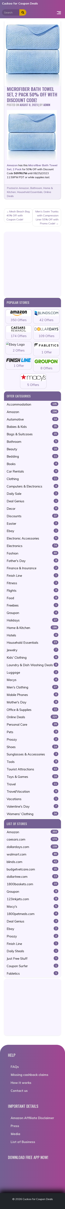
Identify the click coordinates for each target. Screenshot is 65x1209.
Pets (32, 732)
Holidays (32, 620)
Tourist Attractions (32, 769)
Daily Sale (32, 494)
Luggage (32, 672)
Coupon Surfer (32, 966)
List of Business (23, 1142)
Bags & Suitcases (32, 434)
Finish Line (32, 576)
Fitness (32, 583)
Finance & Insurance (32, 568)
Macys (32, 680)
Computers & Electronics (32, 486)
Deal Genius (32, 501)
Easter (32, 524)
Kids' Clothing (32, 658)
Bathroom (36, 188)
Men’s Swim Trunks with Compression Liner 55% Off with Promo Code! (46, 217)
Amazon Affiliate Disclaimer (32, 1118)
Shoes (32, 747)
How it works (21, 1083)
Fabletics (32, 973)
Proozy (32, 739)
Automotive (32, 419)
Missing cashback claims (29, 1075)
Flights (32, 591)
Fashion (32, 553)
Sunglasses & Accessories (32, 754)
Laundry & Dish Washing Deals (32, 665)
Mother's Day (32, 702)
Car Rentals (32, 471)
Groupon (32, 613)
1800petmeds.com (32, 914)
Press (15, 1126)
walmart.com (32, 854)
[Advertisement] (32, 264)
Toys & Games (32, 777)
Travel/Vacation (32, 791)
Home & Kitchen (32, 628)
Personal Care (32, 724)
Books (32, 464)
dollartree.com (32, 877)
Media (15, 1134)
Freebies (32, 605)
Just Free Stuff (32, 959)
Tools (32, 762)
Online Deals (32, 717)
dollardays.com (32, 847)
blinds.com (32, 862)
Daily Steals (32, 951)
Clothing (32, 479)
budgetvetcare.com (32, 869)
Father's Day (32, 561)
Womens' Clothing (32, 814)
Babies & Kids (32, 427)
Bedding (32, 456)
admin (46, 105)
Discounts (32, 516)
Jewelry (32, 650)
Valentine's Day (32, 806)
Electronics (32, 546)
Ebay (32, 531)
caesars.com (32, 839)
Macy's (32, 906)
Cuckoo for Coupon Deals (20, 3)
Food (32, 598)
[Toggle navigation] (59, 12)
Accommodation (32, 404)
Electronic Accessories (32, 538)
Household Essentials (29, 192)
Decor (32, 509)
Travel (32, 784)
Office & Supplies (32, 710)
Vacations (32, 799)
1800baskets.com (32, 884)
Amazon (24, 188)
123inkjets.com (32, 899)
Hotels (32, 635)
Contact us (19, 1091)
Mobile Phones (32, 695)
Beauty (32, 449)
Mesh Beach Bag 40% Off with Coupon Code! (18, 215)
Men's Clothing (32, 687)
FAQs (15, 1067)
